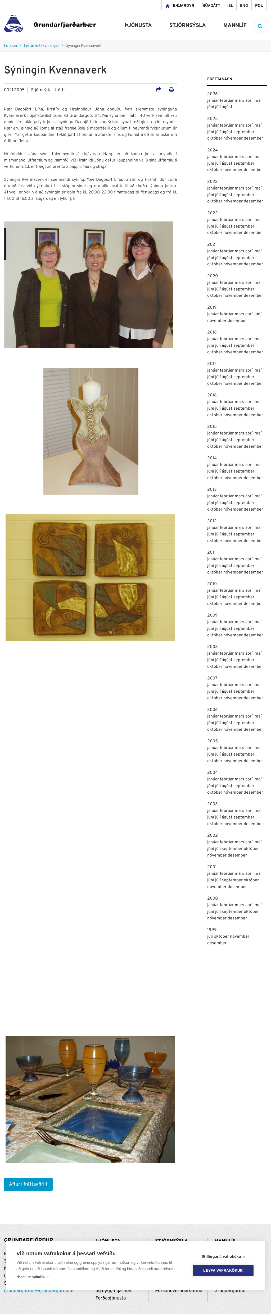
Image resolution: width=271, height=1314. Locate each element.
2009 (212, 615)
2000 (212, 898)
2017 (211, 364)
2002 (212, 835)
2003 (212, 804)
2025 (212, 119)
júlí (218, 107)
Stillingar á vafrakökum (223, 1257)
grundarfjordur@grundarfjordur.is (39, 1291)
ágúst (227, 107)
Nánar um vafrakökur (32, 1277)
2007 (212, 678)
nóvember (233, 138)
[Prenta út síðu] (171, 90)
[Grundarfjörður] (50, 25)
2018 (212, 332)
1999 (212, 930)
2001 (212, 867)
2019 (212, 307)
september (243, 132)
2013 (212, 489)
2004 (212, 772)
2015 (212, 426)
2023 (212, 181)
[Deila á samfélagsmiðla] (158, 90)
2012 (212, 521)
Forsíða (10, 46)
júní (211, 107)
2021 (212, 244)
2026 (212, 94)
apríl (250, 100)
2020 (212, 276)
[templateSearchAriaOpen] (260, 26)
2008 (212, 647)
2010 (212, 584)
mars (240, 100)
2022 (212, 213)
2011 (211, 552)
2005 (212, 741)
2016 (212, 395)
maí (258, 100)
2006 (212, 709)
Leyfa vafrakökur (223, 1271)
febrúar (227, 100)
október (215, 138)
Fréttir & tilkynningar (41, 46)
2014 (212, 458)
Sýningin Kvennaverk (83, 46)
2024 (212, 150)
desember (253, 138)
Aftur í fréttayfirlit (28, 1184)
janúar (213, 100)
